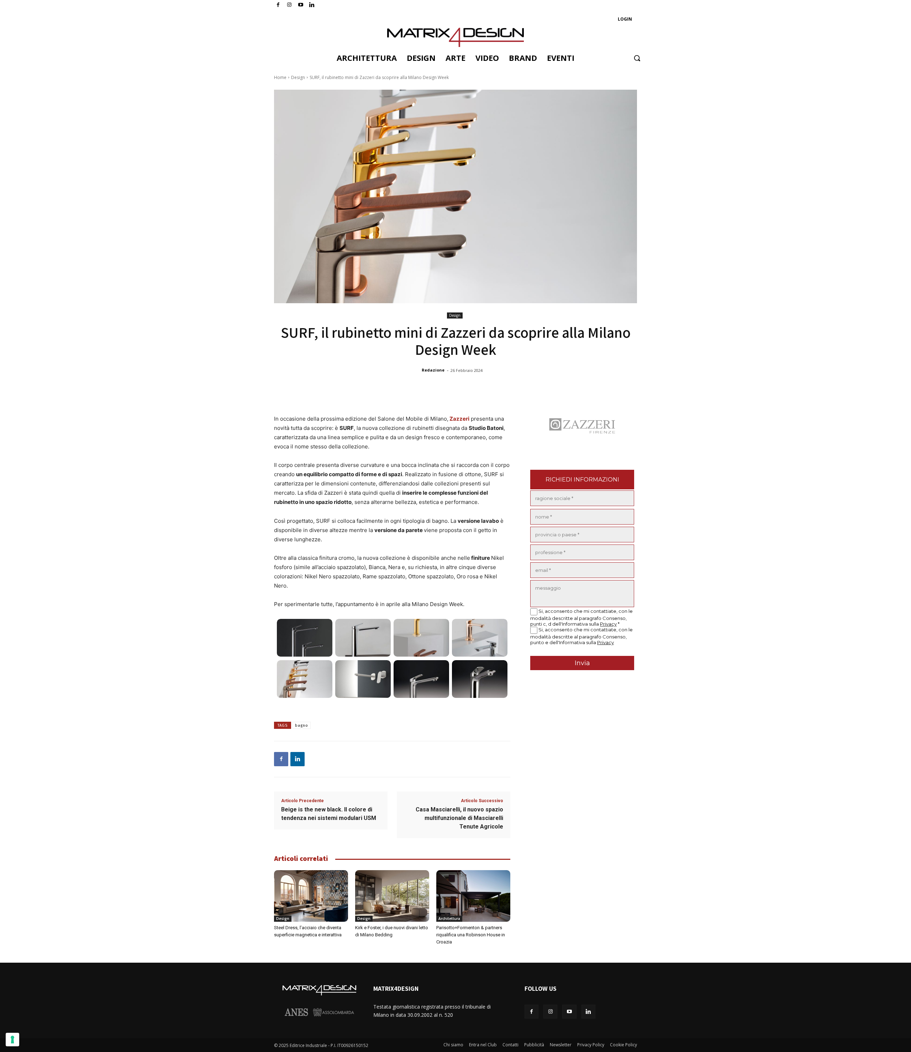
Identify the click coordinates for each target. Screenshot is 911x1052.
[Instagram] (289, 5)
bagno (301, 725)
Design (298, 77)
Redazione (433, 370)
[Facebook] (278, 5)
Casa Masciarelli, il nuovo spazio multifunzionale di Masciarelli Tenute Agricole (459, 818)
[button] (637, 58)
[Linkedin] (297, 759)
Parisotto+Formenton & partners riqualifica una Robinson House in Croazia (470, 935)
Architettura (449, 918)
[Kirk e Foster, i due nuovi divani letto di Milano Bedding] (392, 896)
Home (280, 77)
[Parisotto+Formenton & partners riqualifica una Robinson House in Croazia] (473, 896)
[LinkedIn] (312, 5)
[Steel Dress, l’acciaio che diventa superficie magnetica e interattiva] (311, 896)
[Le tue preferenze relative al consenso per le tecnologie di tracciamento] (12, 1039)
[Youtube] (301, 5)
